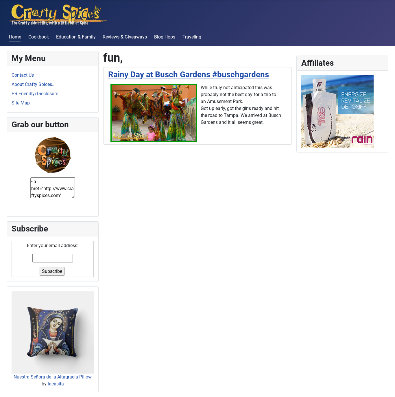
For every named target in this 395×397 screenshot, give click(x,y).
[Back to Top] (384, 386)
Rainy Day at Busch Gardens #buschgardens (188, 74)
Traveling (191, 37)
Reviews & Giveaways (125, 37)
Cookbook (38, 37)
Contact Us (23, 75)
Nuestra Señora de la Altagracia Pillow (53, 377)
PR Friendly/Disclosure (35, 93)
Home (15, 37)
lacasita (56, 384)
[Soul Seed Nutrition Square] (337, 111)
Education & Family (76, 37)
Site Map (21, 103)
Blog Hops (164, 37)
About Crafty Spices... (34, 84)
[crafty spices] (53, 154)
